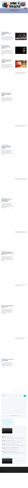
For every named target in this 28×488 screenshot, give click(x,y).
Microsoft (11, 0)
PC (1, 44)
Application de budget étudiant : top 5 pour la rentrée (7, 420)
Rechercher (3, 394)
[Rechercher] (25, 396)
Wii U (4, 144)
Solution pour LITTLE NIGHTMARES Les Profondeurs (6, 200)
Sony (8, 0)
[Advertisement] (14, 21)
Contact (6, 471)
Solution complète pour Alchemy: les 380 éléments (12, 451)
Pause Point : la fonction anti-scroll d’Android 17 (7, 423)
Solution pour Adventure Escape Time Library (10, 440)
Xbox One (6, 144)
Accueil (3, 0)
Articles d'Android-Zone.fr (14, 415)
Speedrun (24, 0)
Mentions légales (13, 471)
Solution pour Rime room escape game (9, 436)
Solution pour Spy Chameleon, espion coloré (6, 147)
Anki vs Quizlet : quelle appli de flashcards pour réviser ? (7, 421)
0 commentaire (3, 41)
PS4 (1, 31)
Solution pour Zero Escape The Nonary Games (6, 94)
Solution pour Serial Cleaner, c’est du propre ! (6, 61)
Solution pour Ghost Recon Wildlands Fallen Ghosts (7, 253)
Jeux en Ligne (22, 0)
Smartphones (6, 0)
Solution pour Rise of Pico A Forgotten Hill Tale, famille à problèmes (12, 447)
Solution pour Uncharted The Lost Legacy (6, 33)
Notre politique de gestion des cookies (18, 471)
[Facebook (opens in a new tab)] (25, 8)
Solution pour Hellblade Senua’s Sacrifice (6, 46)
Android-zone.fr (9, 471)
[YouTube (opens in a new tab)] (26, 8)
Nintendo (14, 0)
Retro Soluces (18, 0)
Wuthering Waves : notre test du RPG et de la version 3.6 (7, 424)
